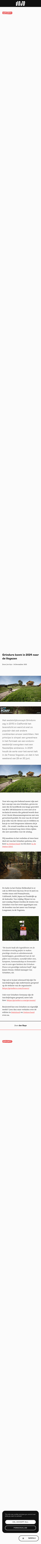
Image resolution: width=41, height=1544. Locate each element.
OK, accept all (20, 1522)
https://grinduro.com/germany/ (21, 1000)
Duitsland (15, 1012)
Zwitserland (29, 1012)
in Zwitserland (13, 843)
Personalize (20, 1528)
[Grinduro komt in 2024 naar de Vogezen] (20, 778)
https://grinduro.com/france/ (15, 988)
